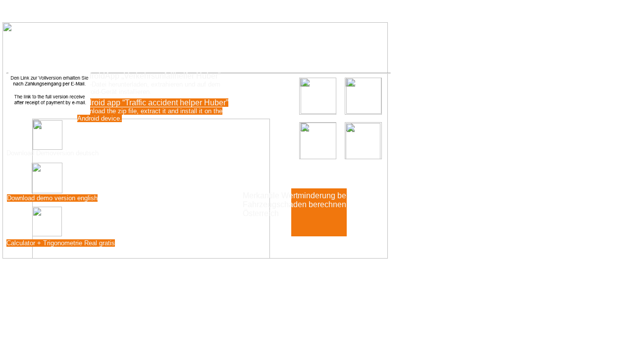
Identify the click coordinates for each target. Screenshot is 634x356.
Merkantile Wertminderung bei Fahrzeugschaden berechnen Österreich (295, 204)
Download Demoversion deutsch (52, 153)
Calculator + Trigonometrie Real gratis (60, 243)
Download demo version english (52, 198)
